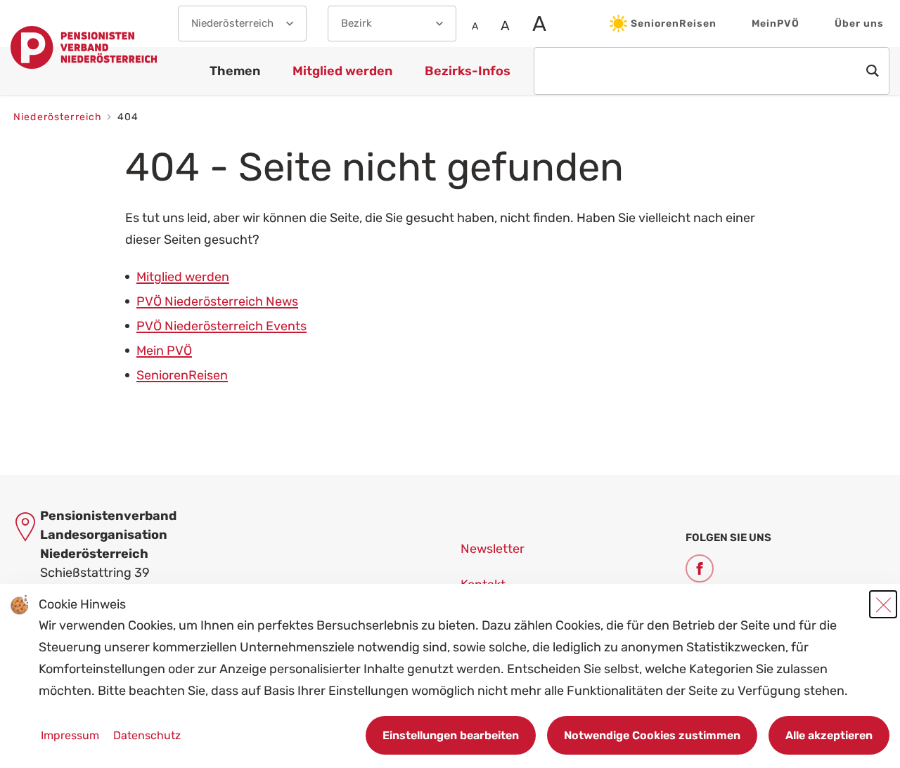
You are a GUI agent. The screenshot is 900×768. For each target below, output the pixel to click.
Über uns (859, 24)
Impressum (71, 735)
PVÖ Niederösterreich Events (221, 326)
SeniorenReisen (673, 24)
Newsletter (493, 549)
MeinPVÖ (775, 24)
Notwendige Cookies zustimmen (652, 735)
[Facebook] (700, 568)
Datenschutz (147, 735)
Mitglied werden (182, 277)
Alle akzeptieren (829, 735)
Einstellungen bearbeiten (450, 735)
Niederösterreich (59, 117)
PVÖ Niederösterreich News (217, 301)
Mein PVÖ (164, 350)
